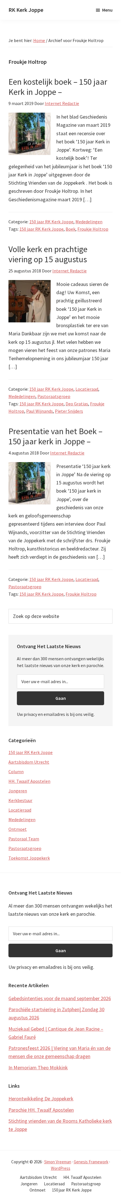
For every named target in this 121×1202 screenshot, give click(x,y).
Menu (107, 10)
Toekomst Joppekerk (29, 858)
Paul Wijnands (39, 411)
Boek (70, 229)
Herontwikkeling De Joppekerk (40, 1098)
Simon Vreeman (57, 1161)
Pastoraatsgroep (53, 396)
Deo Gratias (77, 404)
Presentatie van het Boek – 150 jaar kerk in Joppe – (55, 436)
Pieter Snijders (69, 411)
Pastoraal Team (23, 839)
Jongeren (17, 791)
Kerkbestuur (20, 800)
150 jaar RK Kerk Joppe (51, 221)
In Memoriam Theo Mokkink (38, 1067)
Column (16, 771)
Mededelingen (88, 221)
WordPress (60, 1168)
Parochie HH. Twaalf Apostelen (41, 1110)
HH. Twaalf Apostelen (29, 781)
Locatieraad (86, 389)
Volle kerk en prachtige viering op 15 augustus (48, 254)
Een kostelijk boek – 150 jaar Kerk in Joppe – (57, 86)
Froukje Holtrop (92, 229)
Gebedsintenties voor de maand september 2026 (59, 998)
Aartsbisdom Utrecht (28, 762)
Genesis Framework (91, 1161)
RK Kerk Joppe (25, 9)
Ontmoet (17, 829)
